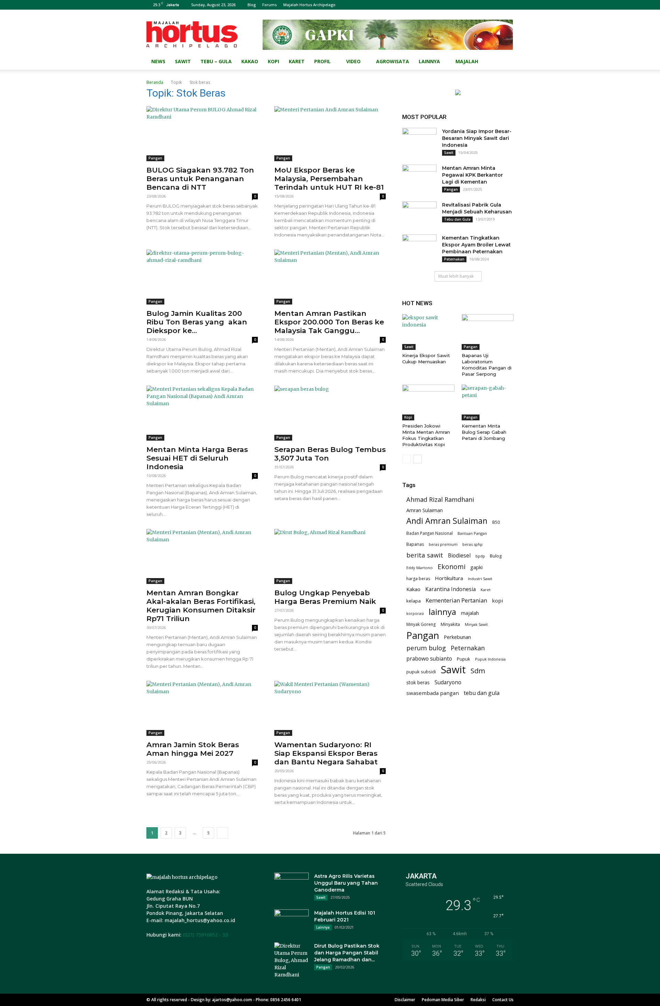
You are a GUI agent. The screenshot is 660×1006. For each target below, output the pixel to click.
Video (353, 61)
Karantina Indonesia (450, 589)
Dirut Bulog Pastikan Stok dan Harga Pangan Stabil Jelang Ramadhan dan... (347, 953)
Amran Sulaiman (424, 510)
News (158, 61)
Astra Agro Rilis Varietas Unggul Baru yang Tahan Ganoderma (346, 883)
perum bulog (426, 647)
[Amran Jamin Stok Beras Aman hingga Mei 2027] (202, 708)
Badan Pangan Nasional (429, 533)
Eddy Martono (419, 567)
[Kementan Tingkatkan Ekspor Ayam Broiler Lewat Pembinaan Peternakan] (419, 246)
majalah (470, 613)
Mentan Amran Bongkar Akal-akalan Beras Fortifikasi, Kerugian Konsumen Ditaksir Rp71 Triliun (200, 605)
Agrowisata (392, 61)
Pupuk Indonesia (490, 659)
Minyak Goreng (421, 624)
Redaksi (478, 1000)
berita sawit (424, 555)
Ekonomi (451, 566)
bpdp (480, 556)
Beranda (154, 82)
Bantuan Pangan (472, 533)
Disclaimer (405, 1000)
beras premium (443, 544)
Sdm (478, 670)
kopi (497, 600)
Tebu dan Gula (457, 219)
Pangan (155, 158)
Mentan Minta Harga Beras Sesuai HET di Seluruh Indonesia (197, 458)
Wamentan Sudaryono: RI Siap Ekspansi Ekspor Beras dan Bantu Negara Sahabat (326, 753)
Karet (297, 61)
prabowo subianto (429, 658)
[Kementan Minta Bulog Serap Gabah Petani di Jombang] (488, 402)
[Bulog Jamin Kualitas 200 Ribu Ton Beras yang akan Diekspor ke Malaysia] (202, 277)
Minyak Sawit (476, 624)
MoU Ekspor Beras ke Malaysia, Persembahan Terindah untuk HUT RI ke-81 (329, 178)
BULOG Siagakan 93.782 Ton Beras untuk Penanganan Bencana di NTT (200, 178)
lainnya (442, 611)
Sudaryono (447, 682)
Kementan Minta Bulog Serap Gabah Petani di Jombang (484, 432)
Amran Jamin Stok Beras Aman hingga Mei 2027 (192, 749)
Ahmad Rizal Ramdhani (440, 499)
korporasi (415, 613)
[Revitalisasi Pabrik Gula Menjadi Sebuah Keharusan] (419, 213)
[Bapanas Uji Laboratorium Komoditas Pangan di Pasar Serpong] (488, 332)
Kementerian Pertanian (456, 600)
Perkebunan (457, 636)
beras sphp (472, 544)
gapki (476, 567)
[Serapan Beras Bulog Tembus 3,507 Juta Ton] (330, 413)
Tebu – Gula (216, 61)
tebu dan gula (481, 693)
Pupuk (463, 659)
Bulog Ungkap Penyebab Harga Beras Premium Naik (325, 597)
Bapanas (415, 544)
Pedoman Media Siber (443, 1000)
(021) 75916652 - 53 (205, 934)
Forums (269, 4)
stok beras (418, 682)
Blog (252, 4)
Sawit (183, 61)
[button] (505, 62)
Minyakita (450, 624)
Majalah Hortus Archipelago (309, 4)
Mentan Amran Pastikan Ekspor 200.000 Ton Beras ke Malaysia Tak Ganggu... (329, 322)
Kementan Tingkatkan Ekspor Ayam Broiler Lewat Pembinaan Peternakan (476, 245)
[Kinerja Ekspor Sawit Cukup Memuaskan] (428, 332)
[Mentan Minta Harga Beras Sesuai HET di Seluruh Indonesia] (202, 413)
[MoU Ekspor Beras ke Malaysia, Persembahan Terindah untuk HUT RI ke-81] (330, 133)
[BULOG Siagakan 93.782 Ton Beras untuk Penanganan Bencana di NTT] (202, 133)
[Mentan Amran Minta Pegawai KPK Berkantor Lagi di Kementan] (419, 177)
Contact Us (503, 1000)
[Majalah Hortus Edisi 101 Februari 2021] (291, 921)
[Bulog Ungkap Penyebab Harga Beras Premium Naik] (330, 556)
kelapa (413, 601)
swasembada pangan (432, 692)
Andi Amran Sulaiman (446, 520)
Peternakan (454, 259)
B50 (496, 522)
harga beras (418, 579)
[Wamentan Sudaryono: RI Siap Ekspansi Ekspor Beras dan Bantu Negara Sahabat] (330, 708)
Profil (322, 61)
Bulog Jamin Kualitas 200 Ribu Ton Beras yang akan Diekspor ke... (196, 322)
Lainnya (429, 61)
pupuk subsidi (421, 671)
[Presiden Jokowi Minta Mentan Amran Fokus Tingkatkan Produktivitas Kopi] (428, 402)
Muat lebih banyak (456, 276)
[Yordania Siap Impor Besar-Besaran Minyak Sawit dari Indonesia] (419, 140)
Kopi (273, 61)
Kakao (249, 61)
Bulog (496, 556)
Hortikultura (449, 578)
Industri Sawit (480, 578)
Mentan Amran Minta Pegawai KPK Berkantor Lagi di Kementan (472, 175)
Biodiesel (459, 555)
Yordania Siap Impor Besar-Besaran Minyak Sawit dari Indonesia (477, 138)
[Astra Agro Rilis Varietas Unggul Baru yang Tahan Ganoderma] (291, 885)
